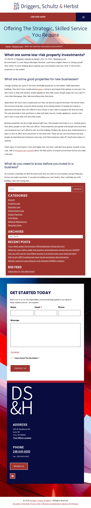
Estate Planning (15, 214)
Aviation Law (14, 203)
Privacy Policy (36, 504)
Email (38, 307)
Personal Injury (15, 225)
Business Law (60, 59)
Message (15, 320)
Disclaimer (15, 352)
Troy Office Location (22, 438)
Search (77, 189)
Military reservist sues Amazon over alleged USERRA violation (36, 261)
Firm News (13, 218)
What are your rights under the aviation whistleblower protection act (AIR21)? (44, 250)
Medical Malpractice (17, 222)
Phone (61, 307)
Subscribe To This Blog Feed (21, 271)
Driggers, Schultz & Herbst (28, 59)
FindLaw (75, 504)
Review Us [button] (19, 466)
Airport (11, 200)
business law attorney (25, 150)
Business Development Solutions (56, 504)
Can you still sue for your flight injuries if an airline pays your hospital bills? (42, 254)
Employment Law (16, 211)
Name (13, 307)
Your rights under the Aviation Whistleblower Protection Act (36, 246)
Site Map (25, 504)
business (39, 89)
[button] (83, 17)
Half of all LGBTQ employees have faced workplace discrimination (38, 257)
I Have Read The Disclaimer (26, 358)
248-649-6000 (37, 17)
